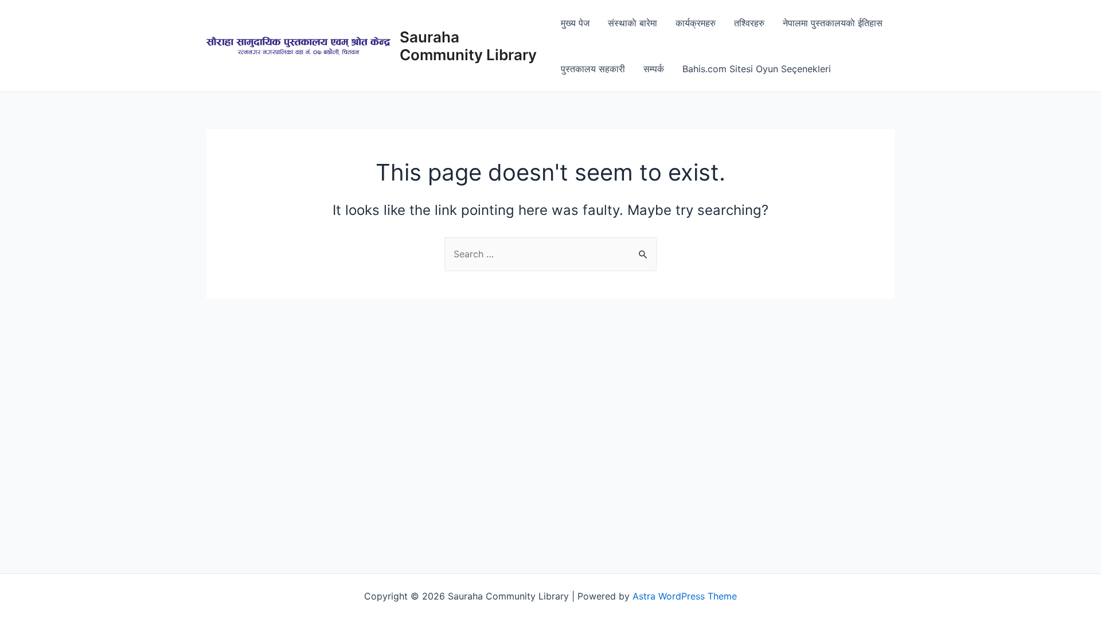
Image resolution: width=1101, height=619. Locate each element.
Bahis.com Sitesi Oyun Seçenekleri (756, 69)
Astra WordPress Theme (685, 596)
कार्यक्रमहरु (696, 23)
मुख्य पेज (575, 23)
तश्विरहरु (749, 23)
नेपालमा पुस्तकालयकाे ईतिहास (833, 23)
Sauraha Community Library (468, 46)
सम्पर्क (653, 69)
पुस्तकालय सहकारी (593, 69)
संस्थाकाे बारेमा (632, 23)
